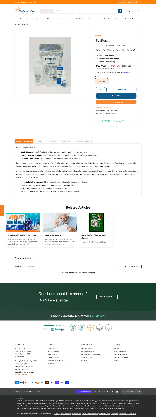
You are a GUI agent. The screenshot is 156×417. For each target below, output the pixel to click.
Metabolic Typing (86, 348)
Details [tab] (39, 141)
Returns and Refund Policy (56, 360)
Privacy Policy (52, 354)
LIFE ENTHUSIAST (24, 391)
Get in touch (106, 297)
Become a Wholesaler (121, 357)
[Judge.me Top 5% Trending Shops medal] (108, 327)
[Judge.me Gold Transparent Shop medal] (90, 327)
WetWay (98, 36)
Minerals (50, 19)
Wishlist (116, 348)
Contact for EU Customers (127, 413)
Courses (116, 360)
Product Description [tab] (24, 141)
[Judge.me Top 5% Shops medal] (99, 327)
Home (18, 24)
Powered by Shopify (34, 391)
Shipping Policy (53, 357)
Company (118, 19)
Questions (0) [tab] (29, 266)
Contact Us (51, 363)
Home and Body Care (77, 19)
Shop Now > (34, 2)
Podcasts (84, 360)
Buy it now (116, 96)
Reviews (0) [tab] (19, 266)
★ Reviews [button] (2, 210)
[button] (139, 10)
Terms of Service (53, 351)
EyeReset (25, 24)
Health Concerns (37, 19)
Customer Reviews (87, 357)
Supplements (61, 19)
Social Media (129, 19)
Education (107, 19)
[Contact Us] (134, 10)
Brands (90, 19)
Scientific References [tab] (84, 141)
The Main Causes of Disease (90, 354)
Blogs (98, 19)
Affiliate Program (104, 413)
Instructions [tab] (65, 141)
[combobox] (88, 10)
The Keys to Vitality (87, 351)
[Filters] (125, 266)
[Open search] (119, 266)
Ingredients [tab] (52, 141)
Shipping (98, 68)
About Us (51, 348)
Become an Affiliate (120, 354)
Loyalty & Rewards (120, 351)
